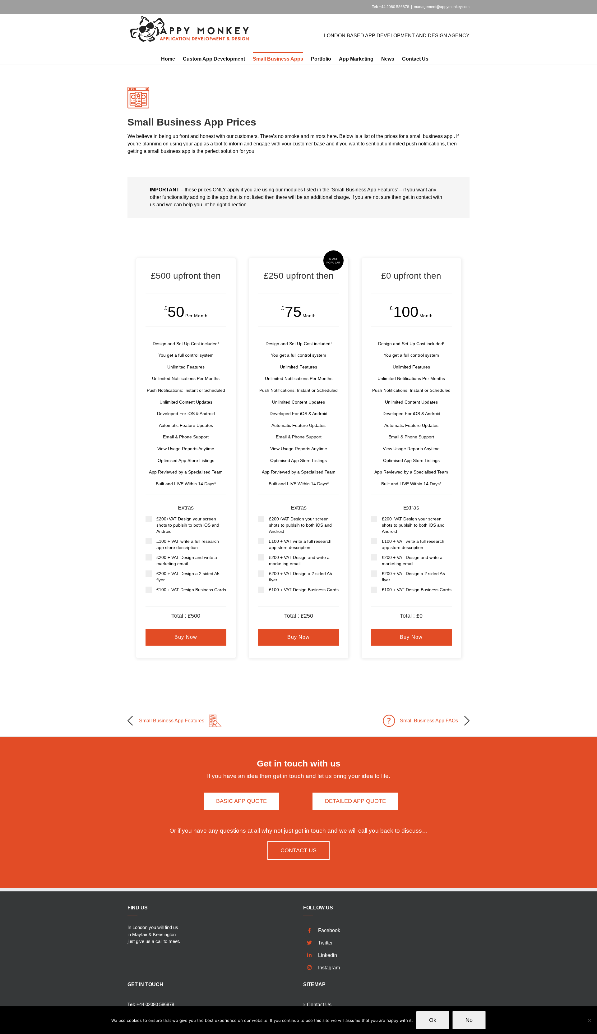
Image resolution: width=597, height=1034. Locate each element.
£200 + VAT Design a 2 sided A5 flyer (188, 576)
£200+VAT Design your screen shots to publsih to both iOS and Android (187, 525)
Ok (432, 1020)
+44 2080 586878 (390, 7)
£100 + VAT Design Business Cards (191, 589)
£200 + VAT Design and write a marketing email (186, 560)
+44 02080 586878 (150, 1004)
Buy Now (185, 637)
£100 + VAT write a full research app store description (187, 544)
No (469, 1020)
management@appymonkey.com (442, 7)
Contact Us (319, 1004)
